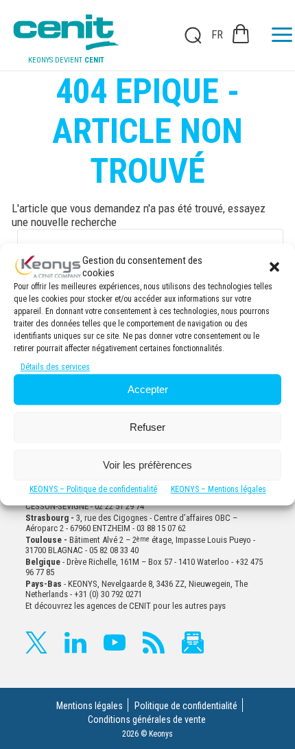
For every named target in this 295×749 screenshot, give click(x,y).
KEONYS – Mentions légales (218, 490)
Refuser (147, 427)
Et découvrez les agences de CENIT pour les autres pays (125, 606)
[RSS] (154, 642)
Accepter (148, 389)
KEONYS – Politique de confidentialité (93, 490)
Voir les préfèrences (147, 465)
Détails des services (55, 367)
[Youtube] (115, 642)
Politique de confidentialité (185, 705)
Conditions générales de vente (147, 719)
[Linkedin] (75, 642)
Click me (188, 35)
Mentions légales (89, 705)
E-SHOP (241, 33)
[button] (274, 266)
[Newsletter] (193, 642)
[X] (36, 642)
